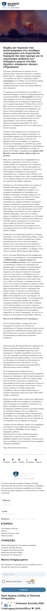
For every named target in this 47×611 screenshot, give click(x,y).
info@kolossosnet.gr (9, 514)
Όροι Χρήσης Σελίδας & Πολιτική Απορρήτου (20, 597)
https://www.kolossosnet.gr (17, 448)
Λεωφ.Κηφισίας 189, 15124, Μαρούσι (23, 519)
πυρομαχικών (8, 81)
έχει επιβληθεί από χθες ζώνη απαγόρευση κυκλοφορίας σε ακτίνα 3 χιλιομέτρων (23, 401)
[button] (44, 5)
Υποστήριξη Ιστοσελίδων (16, 608)
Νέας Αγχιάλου (27, 97)
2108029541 (6, 505)
